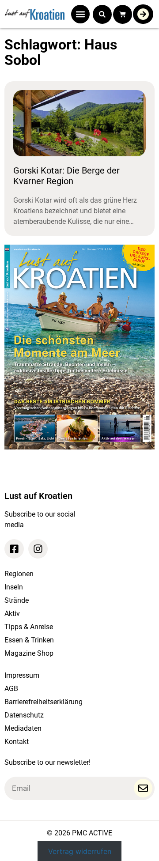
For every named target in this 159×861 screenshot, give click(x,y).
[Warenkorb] (122, 14)
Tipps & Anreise (28, 627)
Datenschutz (24, 715)
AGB (11, 688)
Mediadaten (23, 728)
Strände (16, 600)
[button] (80, 14)
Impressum (21, 675)
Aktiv (12, 613)
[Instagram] (38, 549)
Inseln (13, 587)
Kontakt (16, 741)
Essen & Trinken (29, 640)
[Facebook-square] (14, 549)
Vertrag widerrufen (79, 850)
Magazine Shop (28, 653)
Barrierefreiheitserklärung (43, 702)
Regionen (19, 574)
